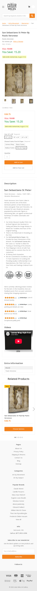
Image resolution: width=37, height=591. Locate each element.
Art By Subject (18, 478)
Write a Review (18, 41)
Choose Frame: (17, 141)
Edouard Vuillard (18, 507)
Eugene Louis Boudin (18, 498)
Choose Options (18, 429)
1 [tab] (15, 437)
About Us (18, 448)
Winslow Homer (18, 501)
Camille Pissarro (18, 492)
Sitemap (18, 464)
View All (18, 519)
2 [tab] (16, 437)
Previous (3, 409)
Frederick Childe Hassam (18, 516)
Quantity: (7, 153)
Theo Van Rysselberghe (18, 513)
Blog (18, 461)
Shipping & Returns (18, 455)
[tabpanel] (18, 409)
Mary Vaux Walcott (18, 495)
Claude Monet (18, 489)
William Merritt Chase (18, 510)
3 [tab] (18, 437)
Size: (12, 134)
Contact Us (18, 458)
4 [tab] (20, 437)
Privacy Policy (18, 451)
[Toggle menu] (3, 7)
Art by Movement (18, 475)
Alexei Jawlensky (18, 504)
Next (34, 409)
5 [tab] (22, 437)
